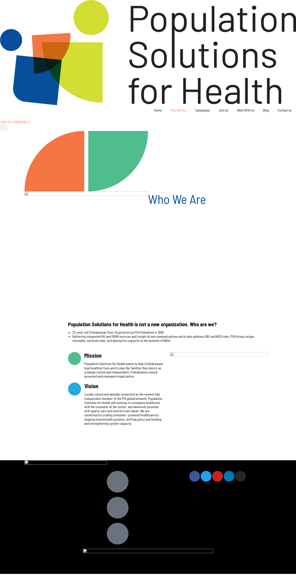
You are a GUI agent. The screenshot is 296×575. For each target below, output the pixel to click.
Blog (266, 110)
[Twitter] (206, 476)
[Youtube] (217, 476)
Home (158, 110)
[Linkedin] (229, 476)
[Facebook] (194, 476)
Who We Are (178, 110)
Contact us (285, 110)
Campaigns (202, 110)
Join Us (223, 110)
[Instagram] (240, 476)
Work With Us (245, 110)
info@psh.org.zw (151, 532)
